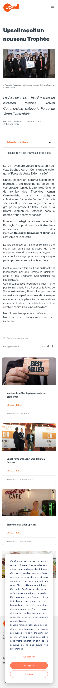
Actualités (17, 85)
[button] (52, 7)
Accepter (29, 665)
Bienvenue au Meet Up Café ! (22, 524)
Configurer (29, 656)
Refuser (29, 674)
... (3, 85)
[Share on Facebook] (52, 346)
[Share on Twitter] (48, 346)
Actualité (9, 85)
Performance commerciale (32, 85)
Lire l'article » (14, 405)
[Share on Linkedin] (43, 346)
